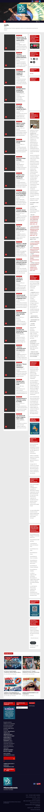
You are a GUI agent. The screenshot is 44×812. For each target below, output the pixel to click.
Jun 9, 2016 (19, 317)
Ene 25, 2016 (19, 368)
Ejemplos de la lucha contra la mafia (20, 383)
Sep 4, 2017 (19, 196)
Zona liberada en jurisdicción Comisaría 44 (20, 90)
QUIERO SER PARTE (37, 807)
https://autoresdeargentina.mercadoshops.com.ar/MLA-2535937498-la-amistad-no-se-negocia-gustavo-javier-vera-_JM (34, 231)
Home (5, 26)
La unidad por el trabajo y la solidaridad (20, 73)
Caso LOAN (25, 657)
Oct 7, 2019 (19, 59)
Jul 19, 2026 (26, 674)
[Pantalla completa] (38, 47)
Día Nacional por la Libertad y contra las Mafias (21, 400)
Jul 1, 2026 (26, 695)
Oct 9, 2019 (19, 42)
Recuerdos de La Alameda (35, 809)
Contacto (38, 797)
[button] (39, 21)
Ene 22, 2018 (19, 144)
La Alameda (13, 674)
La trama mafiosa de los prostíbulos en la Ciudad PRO (21, 193)
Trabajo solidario (19, 69)
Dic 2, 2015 (19, 386)
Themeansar (7, 802)
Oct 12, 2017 (19, 179)
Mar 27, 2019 (19, 76)
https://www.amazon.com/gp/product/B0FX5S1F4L (34, 243)
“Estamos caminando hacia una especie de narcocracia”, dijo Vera (21, 350)
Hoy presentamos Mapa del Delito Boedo (21, 314)
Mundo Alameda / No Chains (35, 802)
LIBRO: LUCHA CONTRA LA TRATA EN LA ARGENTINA (31, 800)
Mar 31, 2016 (19, 334)
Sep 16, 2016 (19, 300)
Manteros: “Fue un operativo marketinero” (21, 365)
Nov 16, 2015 (19, 403)
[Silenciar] (37, 47)
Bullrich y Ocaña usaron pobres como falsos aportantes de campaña (20, 126)
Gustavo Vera (30, 657)
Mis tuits (31, 73)
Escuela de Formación (36, 798)
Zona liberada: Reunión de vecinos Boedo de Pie (21, 331)
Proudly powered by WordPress (9, 801)
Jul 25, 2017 (19, 213)
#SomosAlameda (22, 15)
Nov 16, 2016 (19, 265)
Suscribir (33, 642)
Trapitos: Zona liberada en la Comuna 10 (20, 176)
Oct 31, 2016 (19, 282)
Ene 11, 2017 (19, 248)
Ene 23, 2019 (19, 93)
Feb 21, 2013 (19, 420)
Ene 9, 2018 (19, 161)
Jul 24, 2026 (7, 674)
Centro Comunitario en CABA (31, 797)
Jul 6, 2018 (19, 110)
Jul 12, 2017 (19, 231)
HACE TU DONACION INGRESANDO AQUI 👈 (9, 758)
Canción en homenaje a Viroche (19, 279)
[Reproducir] (31, 47)
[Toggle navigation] (37, 21)
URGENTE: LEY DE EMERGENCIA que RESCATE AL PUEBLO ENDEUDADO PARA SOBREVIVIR (12, 694)
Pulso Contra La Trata (8, 657)
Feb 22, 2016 (19, 351)
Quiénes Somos (30, 807)
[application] (34, 46)
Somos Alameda (19, 35)
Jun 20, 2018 (19, 128)
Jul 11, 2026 (7, 695)
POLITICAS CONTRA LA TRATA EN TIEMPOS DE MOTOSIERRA (32, 805)
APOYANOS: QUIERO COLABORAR (34, 795)
